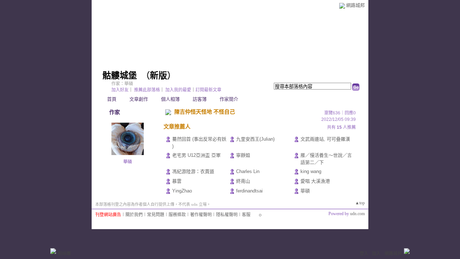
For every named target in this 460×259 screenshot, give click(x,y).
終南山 (243, 181)
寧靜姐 (243, 155)
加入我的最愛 (178, 89)
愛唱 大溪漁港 (315, 181)
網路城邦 (355, 5)
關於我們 (134, 214)
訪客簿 (200, 99)
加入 (376, 253)
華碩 (127, 161)
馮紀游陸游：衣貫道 (193, 171)
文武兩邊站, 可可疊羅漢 (325, 139)
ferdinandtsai (249, 191)
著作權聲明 (201, 214)
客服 (246, 214)
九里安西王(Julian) (255, 139)
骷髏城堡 (119, 75)
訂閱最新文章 (208, 89)
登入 (364, 253)
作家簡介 (229, 99)
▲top (360, 202)
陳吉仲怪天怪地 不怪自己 (204, 112)
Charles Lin (247, 171)
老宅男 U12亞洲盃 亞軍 (196, 155)
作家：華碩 (122, 83)
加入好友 (120, 89)
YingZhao (182, 191)
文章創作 (138, 99)
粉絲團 (64, 253)
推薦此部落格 (147, 89)
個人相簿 (170, 99)
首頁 (111, 99)
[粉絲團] (53, 251)
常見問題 (155, 214)
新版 (158, 75)
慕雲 (176, 181)
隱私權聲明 (227, 214)
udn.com (357, 213)
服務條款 (177, 214)
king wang (310, 171)
